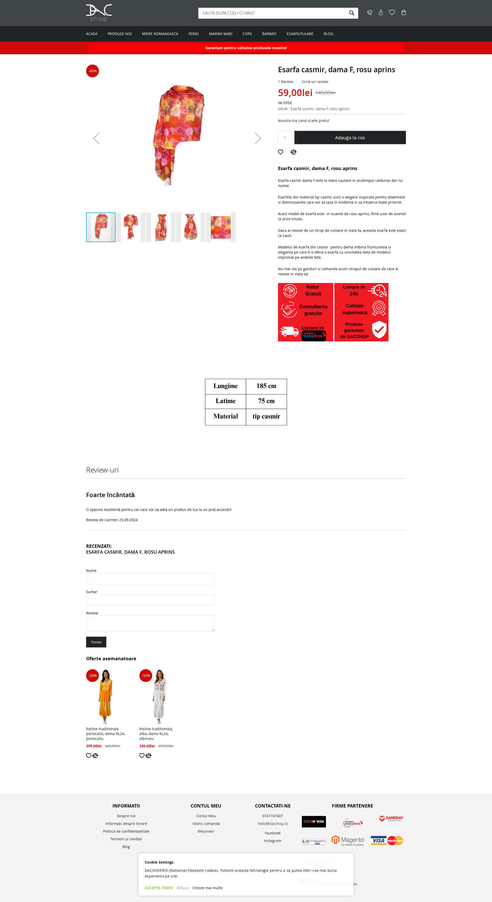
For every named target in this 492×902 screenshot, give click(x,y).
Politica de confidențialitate (126, 831)
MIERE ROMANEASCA (160, 33)
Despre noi (126, 815)
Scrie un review (315, 81)
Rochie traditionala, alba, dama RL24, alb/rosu (156, 733)
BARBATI (269, 33)
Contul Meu (206, 815)
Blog (126, 846)
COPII (247, 33)
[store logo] (118, 13)
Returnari (206, 831)
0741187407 (272, 815)
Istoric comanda (206, 823)
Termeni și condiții (126, 838)
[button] (96, 138)
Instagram (272, 840)
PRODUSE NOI (120, 33)
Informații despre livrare (126, 823)
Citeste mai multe (207, 887)
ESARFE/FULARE (300, 33)
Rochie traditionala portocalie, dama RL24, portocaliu (105, 733)
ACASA (91, 33)
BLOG (328, 33)
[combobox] (278, 13)
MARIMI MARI (220, 33)
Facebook (273, 833)
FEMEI (194, 33)
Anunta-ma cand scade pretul (303, 120)
